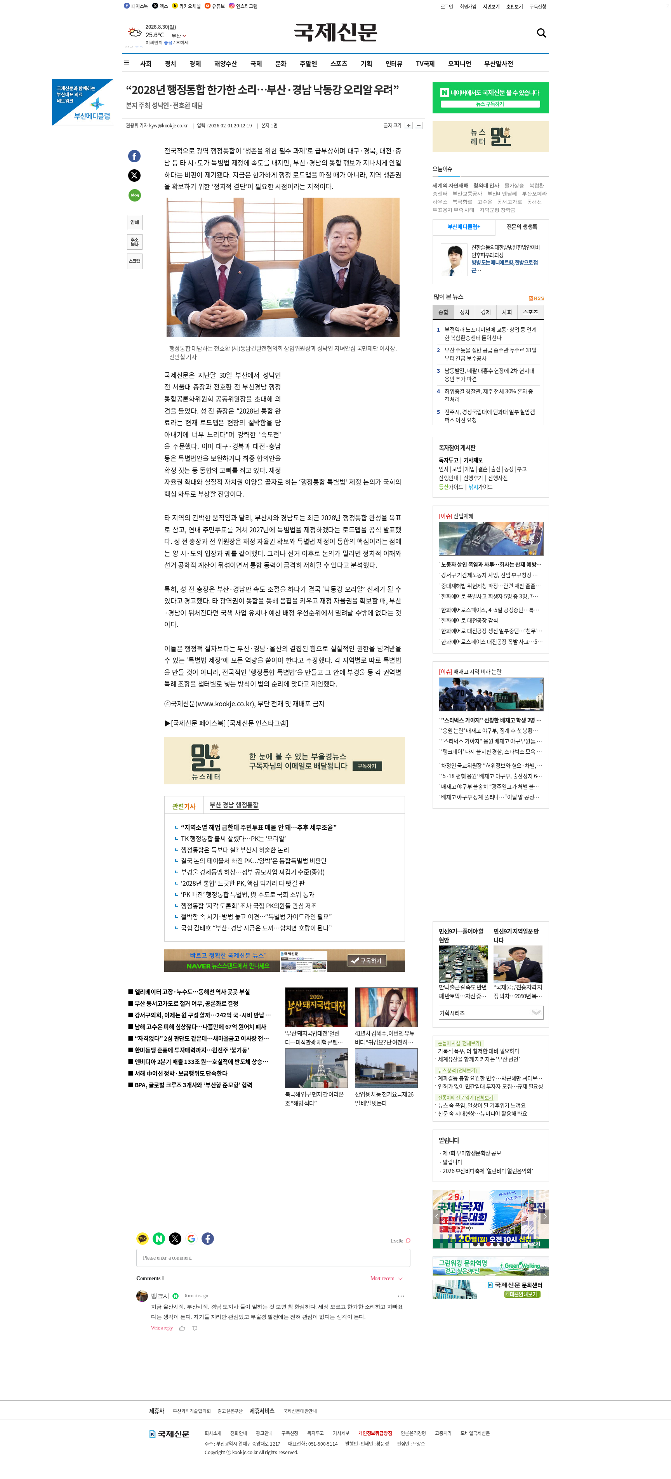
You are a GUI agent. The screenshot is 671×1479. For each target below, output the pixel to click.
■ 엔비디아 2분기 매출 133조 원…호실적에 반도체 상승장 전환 (204, 1061)
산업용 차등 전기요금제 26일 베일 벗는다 (384, 1098)
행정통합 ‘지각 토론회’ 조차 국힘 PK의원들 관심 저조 (249, 905)
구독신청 (538, 6)
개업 (470, 469)
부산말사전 (498, 63)
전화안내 (238, 1433)
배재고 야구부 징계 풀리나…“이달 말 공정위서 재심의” (502, 797)
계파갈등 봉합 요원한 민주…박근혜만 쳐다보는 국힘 (495, 1078)
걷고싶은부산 (230, 1411)
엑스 (164, 6)
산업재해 (456, 516)
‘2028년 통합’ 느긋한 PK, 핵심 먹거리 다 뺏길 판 (243, 883)
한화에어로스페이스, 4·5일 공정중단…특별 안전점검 (500, 609)
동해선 (534, 202)
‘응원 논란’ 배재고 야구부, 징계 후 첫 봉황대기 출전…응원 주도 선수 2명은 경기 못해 (534, 730)
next (545, 1217)
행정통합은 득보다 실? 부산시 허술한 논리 (235, 849)
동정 (509, 469)
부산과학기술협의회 (191, 1411)
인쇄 (134, 223)
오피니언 (459, 63)
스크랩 (134, 262)
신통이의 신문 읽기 (466, 1097)
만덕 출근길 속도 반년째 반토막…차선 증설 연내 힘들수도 (463, 995)
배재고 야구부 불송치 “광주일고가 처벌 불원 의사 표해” (502, 786)
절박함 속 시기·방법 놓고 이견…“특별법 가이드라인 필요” (256, 916)
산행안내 (448, 477)
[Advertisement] (343, 417)
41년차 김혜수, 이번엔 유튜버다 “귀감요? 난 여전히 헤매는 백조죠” (384, 1042)
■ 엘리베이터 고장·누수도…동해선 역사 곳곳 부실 (189, 991)
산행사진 (498, 477)
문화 (281, 63)
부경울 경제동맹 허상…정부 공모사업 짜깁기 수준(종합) (253, 871)
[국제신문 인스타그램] (258, 723)
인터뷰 (394, 63)
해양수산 (225, 63)
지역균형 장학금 (497, 210)
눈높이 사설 (459, 1043)
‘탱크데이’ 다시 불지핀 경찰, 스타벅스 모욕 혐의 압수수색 (504, 751)
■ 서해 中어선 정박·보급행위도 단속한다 (178, 1073)
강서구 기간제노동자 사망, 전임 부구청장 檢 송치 (495, 575)
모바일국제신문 (475, 1433)
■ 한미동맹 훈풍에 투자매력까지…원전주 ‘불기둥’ (188, 1050)
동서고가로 (509, 202)
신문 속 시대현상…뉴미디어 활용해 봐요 (482, 1113)
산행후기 (473, 477)
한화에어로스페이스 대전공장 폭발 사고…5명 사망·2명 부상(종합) (515, 641)
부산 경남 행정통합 (234, 804)
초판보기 (514, 6)
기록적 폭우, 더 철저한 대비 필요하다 (479, 1051)
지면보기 (491, 6)
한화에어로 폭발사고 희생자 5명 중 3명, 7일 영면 (495, 596)
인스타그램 (246, 6)
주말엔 (308, 63)
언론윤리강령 (413, 1433)
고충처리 (443, 1433)
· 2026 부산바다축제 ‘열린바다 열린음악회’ (486, 1171)
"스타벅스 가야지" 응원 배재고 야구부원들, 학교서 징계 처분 (508, 741)
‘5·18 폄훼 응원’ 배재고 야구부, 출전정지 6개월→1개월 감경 (508, 776)
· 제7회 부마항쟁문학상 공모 (470, 1153)
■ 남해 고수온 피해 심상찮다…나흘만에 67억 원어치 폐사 (197, 1026)
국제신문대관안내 (300, 1411)
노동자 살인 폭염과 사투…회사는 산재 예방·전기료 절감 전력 (508, 564)
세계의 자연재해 (450, 185)
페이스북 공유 (134, 157)
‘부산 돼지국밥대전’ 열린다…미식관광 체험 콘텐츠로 (313, 1042)
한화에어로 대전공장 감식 (469, 620)
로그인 (447, 6)
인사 (443, 469)
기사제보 (341, 1433)
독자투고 (315, 1433)
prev (437, 1217)
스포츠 (339, 63)
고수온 (484, 202)
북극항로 (462, 202)
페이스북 (139, 6)
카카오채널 (189, 6)
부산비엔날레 (502, 193)
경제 (195, 63)
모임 (457, 469)
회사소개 (213, 1433)
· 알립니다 (450, 1162)
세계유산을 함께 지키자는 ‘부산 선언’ (479, 1059)
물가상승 (514, 185)
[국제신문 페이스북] (198, 723)
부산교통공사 (467, 193)
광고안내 (264, 1433)
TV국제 (425, 63)
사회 (146, 63)
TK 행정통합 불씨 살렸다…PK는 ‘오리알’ (233, 838)
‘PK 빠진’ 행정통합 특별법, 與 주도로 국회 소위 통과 (248, 894)
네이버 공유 (134, 196)
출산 (496, 469)
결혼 (483, 469)
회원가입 (468, 6)
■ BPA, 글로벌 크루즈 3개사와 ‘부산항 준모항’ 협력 (190, 1085)
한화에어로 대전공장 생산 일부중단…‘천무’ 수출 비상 (500, 630)
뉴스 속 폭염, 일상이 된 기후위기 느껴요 (481, 1105)
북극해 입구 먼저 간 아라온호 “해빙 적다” (314, 1098)
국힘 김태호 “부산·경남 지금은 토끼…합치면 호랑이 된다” (256, 927)
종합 (443, 312)
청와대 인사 (486, 185)
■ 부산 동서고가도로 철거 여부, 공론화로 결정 (183, 1003)
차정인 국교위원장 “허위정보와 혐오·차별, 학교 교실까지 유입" (511, 765)
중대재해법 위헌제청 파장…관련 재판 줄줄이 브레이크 (501, 585)
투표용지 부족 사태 (454, 210)
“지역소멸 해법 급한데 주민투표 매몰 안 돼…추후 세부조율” (258, 827)
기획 (366, 63)
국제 (256, 63)
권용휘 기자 (137, 125)
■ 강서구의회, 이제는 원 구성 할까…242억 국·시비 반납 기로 (202, 1015)
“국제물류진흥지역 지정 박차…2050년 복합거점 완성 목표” (518, 995)
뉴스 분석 (457, 1070)
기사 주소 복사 (134, 242)
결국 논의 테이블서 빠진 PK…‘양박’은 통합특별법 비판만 (254, 860)
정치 (171, 63)
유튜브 (218, 6)
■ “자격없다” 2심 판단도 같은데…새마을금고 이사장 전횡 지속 (204, 1038)
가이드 (451, 486)
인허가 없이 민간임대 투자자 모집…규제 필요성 (490, 1086)
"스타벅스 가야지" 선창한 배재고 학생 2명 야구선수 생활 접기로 (512, 720)
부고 (522, 469)
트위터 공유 (134, 176)
